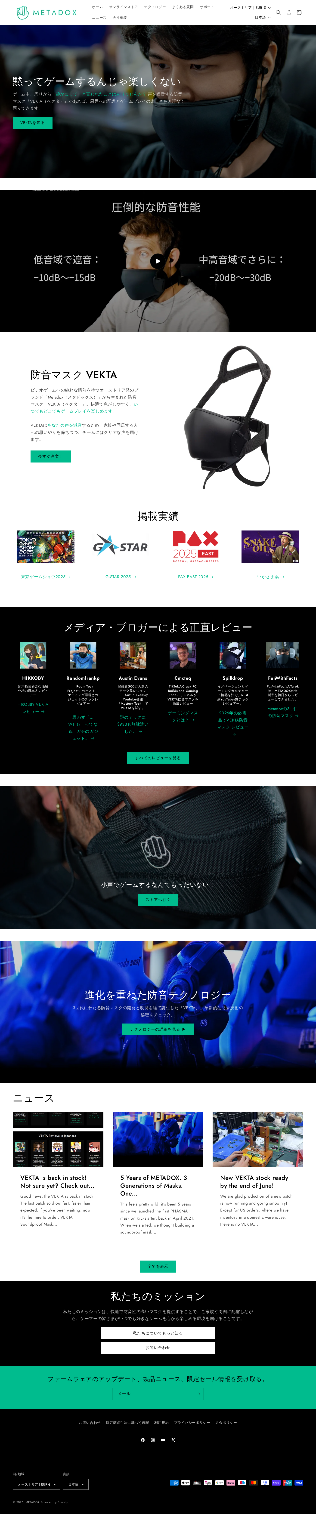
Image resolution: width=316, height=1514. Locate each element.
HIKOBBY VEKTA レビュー (33, 707)
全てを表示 (158, 1266)
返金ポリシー (226, 1422)
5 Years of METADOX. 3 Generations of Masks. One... (153, 1186)
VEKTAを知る (32, 122)
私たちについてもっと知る (158, 1333)
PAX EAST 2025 (193, 577)
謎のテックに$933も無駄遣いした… (133, 724)
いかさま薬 (268, 577)
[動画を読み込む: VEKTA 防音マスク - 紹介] (158, 261)
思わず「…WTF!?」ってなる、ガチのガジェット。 (83, 727)
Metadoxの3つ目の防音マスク (282, 712)
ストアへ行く (158, 899)
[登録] (198, 1394)
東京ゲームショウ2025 (43, 577)
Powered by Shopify (54, 1502)
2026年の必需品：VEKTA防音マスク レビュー (232, 720)
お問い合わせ (158, 1348)
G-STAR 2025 (118, 577)
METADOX (33, 1502)
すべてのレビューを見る (158, 758)
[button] (278, 12)
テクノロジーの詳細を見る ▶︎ (158, 1029)
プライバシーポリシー (192, 1422)
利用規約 (161, 1422)
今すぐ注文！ (50, 456)
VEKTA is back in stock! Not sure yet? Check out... (57, 1182)
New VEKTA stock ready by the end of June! (254, 1182)
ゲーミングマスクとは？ (183, 716)
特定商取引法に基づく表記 (127, 1422)
